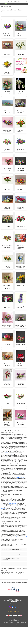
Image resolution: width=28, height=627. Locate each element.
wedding (7, 452)
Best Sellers (7, 15)
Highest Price (14, 15)
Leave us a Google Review (14, 611)
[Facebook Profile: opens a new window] (12, 607)
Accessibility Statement (21, 622)
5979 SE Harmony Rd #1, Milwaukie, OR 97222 (14, 600)
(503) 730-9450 (14, 601)
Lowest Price (21, 15)
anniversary (9, 454)
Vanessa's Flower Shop (14, 1)
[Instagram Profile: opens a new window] (10, 607)
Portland (5, 575)
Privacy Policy (12, 622)
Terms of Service (5, 622)
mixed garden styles (19, 477)
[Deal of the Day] (20, 65)
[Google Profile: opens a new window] (15, 607)
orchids (8, 450)
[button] (25, 624)
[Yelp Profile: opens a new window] (18, 607)
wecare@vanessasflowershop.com (14, 603)
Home (2, 6)
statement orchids (12, 503)
